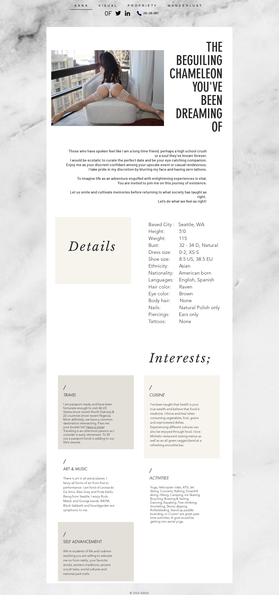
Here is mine (95, 427)
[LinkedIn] (127, 13)
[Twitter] (118, 13)
